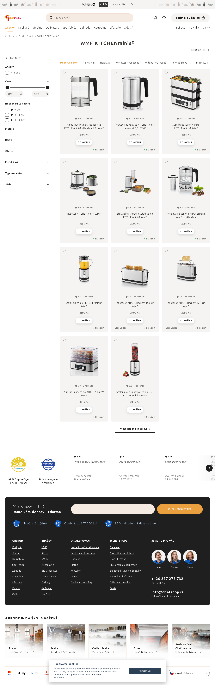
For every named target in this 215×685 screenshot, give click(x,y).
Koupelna (17, 576)
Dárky (206, 27)
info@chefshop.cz (168, 592)
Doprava (75, 559)
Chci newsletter (180, 509)
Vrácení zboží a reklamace (85, 547)
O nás (113, 588)
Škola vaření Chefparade (123, 565)
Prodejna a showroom (83, 553)
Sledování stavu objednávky (125, 570)
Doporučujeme (69, 62)
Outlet (16, 594)
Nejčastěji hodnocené (127, 62)
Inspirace (179, 27)
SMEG (45, 559)
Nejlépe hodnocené (155, 62)
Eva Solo (46, 594)
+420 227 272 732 (167, 579)
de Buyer (47, 588)
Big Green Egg (49, 570)
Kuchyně (17, 547)
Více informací (93, 674)
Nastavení (59, 677)
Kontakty (76, 570)
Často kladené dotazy (122, 553)
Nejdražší (105, 62)
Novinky (194, 27)
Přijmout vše (145, 671)
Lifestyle (17, 582)
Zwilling (46, 582)
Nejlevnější (89, 62)
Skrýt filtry (15, 58)
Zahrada (16, 570)
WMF (44, 547)
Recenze (115, 547)
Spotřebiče (18, 565)
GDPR (74, 576)
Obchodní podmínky (82, 582)
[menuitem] (10, 28)
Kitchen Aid (48, 565)
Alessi (45, 553)
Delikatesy (18, 559)
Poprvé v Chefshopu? (122, 576)
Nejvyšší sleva (179, 62)
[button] (135, 63)
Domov (16, 588)
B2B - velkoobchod (120, 582)
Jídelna (16, 553)
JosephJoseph (49, 576)
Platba (74, 565)
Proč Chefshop (118, 559)
